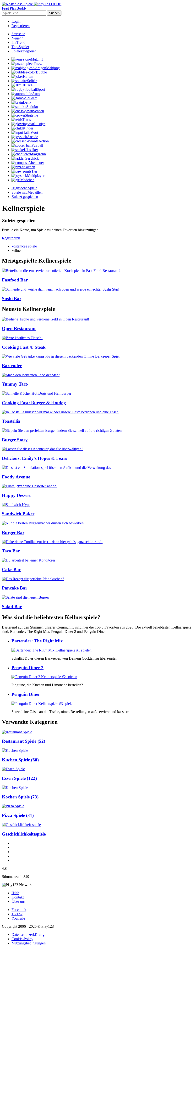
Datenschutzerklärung (27, 934)
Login (16, 21)
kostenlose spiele (24, 246)
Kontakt (17, 897)
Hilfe (15, 893)
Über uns (18, 901)
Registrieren (20, 26)
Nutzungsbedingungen (28, 943)
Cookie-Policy (22, 939)
